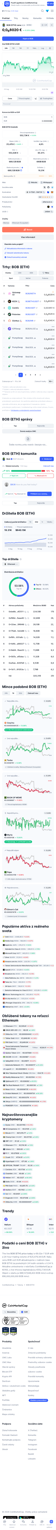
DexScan (6, 1381)
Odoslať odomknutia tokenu (18, 253)
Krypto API (7, 1376)
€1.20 (15, 1141)
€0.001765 (19, 1125)
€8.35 (20, 1030)
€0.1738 (18, 1169)
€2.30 (22, 1165)
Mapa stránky (8, 1414)
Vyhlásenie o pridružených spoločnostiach (26, 410)
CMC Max (6, 1362)
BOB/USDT (30, 308)
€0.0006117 (24, 1065)
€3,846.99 (21, 1038)
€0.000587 (20, 1057)
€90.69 (17, 1149)
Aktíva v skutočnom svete (14, 1386)
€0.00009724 (24, 1093)
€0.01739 (22, 1137)
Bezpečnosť (33, 1390)
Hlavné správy (8, 1367)
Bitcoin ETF (7, 1372)
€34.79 (27, 1073)
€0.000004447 (21, 1202)
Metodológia (33, 1386)
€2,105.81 (19, 1026)
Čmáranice (7, 1409)
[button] (16, 375)
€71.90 (19, 1161)
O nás (30, 1348)
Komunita (32, 1435)
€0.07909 (15, 1153)
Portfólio (6, 1400)
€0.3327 (18, 1178)
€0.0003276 (20, 1097)
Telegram (32, 1440)
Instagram (32, 1444)
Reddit (31, 1454)
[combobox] (28, 104)
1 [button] (20, 375)
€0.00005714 (21, 1106)
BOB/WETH (31, 294)
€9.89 (18, 1174)
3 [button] (30, 375)
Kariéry (31, 1395)
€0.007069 (21, 1053)
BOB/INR (29, 321)
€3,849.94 (20, 1042)
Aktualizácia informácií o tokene (19, 248)
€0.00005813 (19, 1069)
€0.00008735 (20, 1089)
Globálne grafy (8, 1390)
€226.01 (29, 1047)
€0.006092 (21, 1081)
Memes (6, 223)
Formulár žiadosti (9, 1435)
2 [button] (25, 375)
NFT (4, 1395)
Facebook (32, 1449)
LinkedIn (32, 1459)
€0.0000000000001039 (25, 1101)
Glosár (5, 1449)
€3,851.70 (20, 1186)
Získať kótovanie (9, 1430)
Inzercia (5, 1353)
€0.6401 (16, 1194)
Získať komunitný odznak (17, 257)
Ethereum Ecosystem (20, 223)
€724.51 (17, 1157)
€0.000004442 (21, 1034)
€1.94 (16, 1182)
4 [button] (35, 375)
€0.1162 (18, 1190)
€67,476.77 (18, 1133)
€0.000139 (23, 1085)
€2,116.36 (19, 1145)
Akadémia (6, 1348)
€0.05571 (20, 1061)
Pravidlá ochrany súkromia (40, 1357)
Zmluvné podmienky (37, 1353)
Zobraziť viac (48, 466)
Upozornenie (33, 1381)
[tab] (36, 98)
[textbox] (31, 486)
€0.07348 (20, 1198)
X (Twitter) (32, 1430)
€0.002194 (23, 1077)
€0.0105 (20, 1129)
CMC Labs (7, 1357)
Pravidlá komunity (36, 1376)
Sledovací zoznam (10, 1405)
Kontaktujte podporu (11, 1440)
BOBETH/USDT (32, 301)
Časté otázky (8, 1444)
